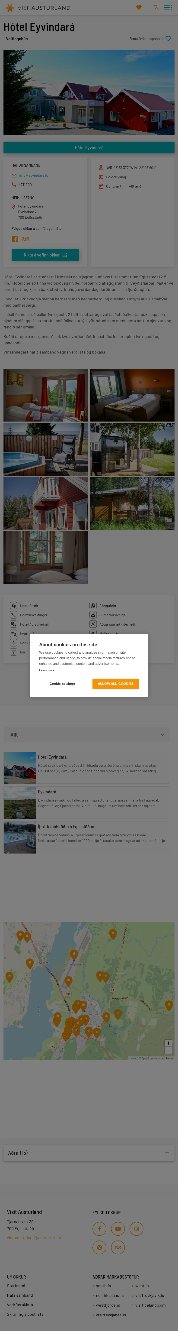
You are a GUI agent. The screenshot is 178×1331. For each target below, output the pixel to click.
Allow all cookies (116, 683)
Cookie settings (62, 683)
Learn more (46, 670)
